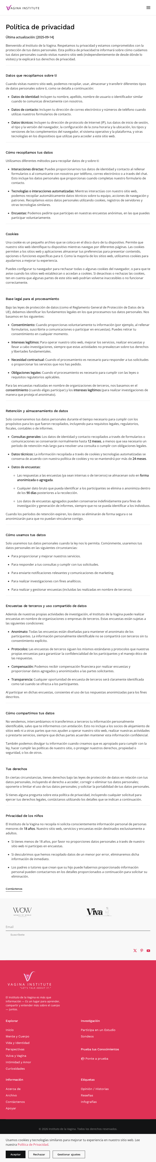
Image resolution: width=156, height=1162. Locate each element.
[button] (148, 7)
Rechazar (39, 1154)
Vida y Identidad (17, 1043)
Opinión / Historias (95, 1089)
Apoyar (11, 1108)
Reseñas (87, 1095)
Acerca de (13, 1089)
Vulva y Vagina (16, 1056)
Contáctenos (14, 888)
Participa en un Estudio (98, 1030)
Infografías (89, 1102)
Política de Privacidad (33, 1144)
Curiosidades (15, 1068)
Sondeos (87, 1036)
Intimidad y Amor (18, 1062)
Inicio (10, 1030)
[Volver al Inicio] (23, 7)
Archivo (11, 1095)
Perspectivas (15, 1049)
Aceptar (15, 1154)
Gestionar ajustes (68, 1154)
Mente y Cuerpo (17, 1036)
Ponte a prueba (96, 1058)
